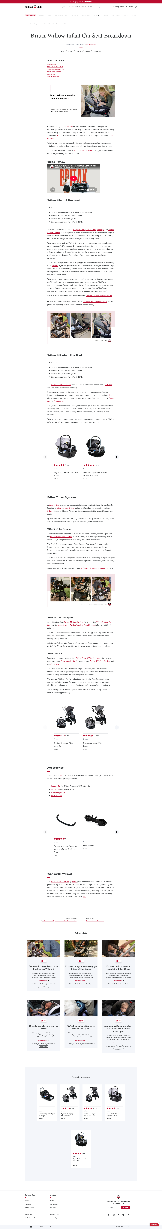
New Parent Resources (87, 1043)
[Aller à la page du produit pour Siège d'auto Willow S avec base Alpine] (66, 446)
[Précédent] (45, 457)
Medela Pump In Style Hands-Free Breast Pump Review (59, 921)
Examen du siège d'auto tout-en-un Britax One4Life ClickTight (118, 1029)
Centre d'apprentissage (36, 24)
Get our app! (154, 1224)
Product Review (43, 986)
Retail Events (53, 1207)
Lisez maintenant (42, 980)
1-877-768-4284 (119, 1226)
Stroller (127, 984)
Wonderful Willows (53, 76)
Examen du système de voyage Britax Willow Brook (81, 967)
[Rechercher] (64, 6)
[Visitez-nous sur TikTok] (128, 1215)
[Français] (32, 1227)
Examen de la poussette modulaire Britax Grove (118, 967)
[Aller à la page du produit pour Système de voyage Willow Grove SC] (66, 717)
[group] (81, 457)
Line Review (87, 51)
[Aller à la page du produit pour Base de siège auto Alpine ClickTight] (47, 1094)
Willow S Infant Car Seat (55, 67)
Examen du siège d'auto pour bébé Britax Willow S (43, 967)
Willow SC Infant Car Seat (55, 69)
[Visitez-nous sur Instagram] (114, 1215)
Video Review (51, 64)
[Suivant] (117, 457)
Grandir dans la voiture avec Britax (43, 1027)
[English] (27, 1227)
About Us (52, 1200)
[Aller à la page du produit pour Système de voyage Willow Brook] (95, 717)
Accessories (51, 74)
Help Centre (28, 1204)
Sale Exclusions (28, 1214)
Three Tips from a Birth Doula (95, 921)
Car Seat (70, 51)
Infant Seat (78, 51)
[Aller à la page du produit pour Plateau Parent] (95, 820)
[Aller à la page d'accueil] (33, 6)
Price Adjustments (29, 1211)
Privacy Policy (53, 1218)
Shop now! (88, 2)
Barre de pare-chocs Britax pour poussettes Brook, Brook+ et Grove (66, 849)
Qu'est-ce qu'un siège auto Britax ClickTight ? (81, 1027)
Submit (125, 1207)
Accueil (26, 24)
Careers (52, 1211)
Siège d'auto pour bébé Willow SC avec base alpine (80, 1161)
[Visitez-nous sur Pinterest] (123, 1215)
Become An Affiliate (54, 1214)
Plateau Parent (88, 845)
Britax (62, 51)
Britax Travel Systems (54, 71)
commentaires (91, 44)
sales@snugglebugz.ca (132, 1226)
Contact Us (27, 1200)
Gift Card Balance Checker (31, 1218)
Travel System (97, 51)
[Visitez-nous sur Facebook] (109, 1215)
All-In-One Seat (112, 1046)
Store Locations (53, 1204)
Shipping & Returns (29, 1207)
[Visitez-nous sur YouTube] (118, 1215)
